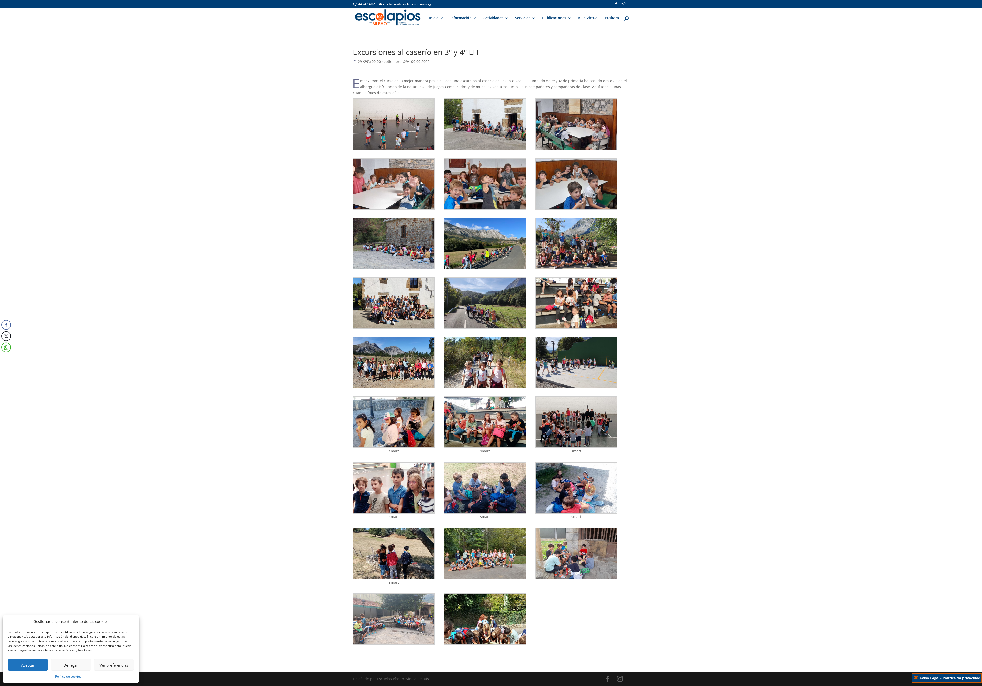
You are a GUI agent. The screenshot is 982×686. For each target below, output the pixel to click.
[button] (6, 357)
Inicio (434, 18)
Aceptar (28, 665)
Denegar (70, 665)
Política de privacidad (961, 678)
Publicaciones (554, 18)
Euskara (612, 18)
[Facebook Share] (6, 325)
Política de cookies (68, 676)
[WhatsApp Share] (6, 347)
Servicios (522, 18)
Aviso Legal (929, 678)
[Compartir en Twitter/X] (6, 336)
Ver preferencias (113, 665)
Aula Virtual (588, 18)
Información (461, 18)
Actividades (493, 18)
